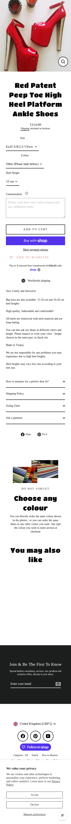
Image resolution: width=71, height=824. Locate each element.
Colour (25, 155)
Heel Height (12, 172)
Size (22, 138)
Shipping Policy (15, 393)
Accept (34, 794)
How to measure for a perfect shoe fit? (27, 381)
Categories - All (20, 755)
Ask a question (14, 417)
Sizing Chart (13, 405)
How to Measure (50, 755)
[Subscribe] (57, 684)
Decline (34, 804)
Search (35, 755)
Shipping (25, 128)
